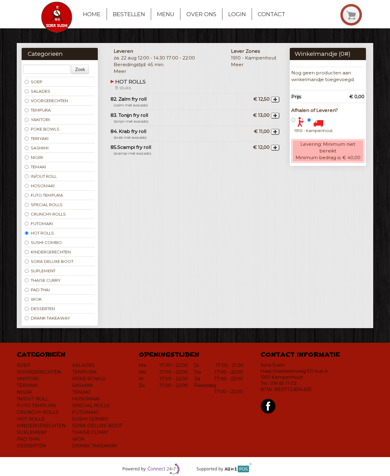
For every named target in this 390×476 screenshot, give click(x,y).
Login (237, 14)
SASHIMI (40, 147)
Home (92, 14)
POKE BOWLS (45, 129)
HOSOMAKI (43, 185)
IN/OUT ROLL (44, 176)
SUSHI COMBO (46, 242)
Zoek (80, 69)
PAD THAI (40, 289)
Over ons (201, 14)
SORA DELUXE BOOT (52, 261)
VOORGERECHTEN (49, 100)
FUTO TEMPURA (47, 195)
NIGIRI (37, 157)
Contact (271, 14)
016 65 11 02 (283, 383)
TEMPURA (41, 110)
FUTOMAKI (42, 223)
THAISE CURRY (46, 280)
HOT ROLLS (42, 233)
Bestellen (129, 14)
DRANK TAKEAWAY (50, 318)
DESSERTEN (43, 308)
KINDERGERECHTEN (51, 251)
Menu (165, 14)
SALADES (40, 91)
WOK (36, 299)
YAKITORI (40, 119)
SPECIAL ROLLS (46, 204)
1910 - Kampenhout (313, 130)
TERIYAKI (40, 138)
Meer (120, 71)
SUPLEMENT (43, 270)
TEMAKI (38, 166)
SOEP (36, 81)
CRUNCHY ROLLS (48, 214)
